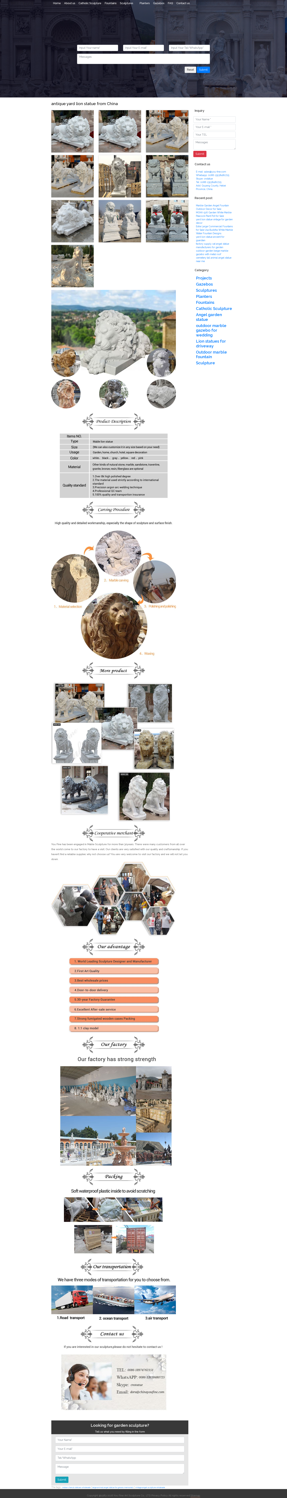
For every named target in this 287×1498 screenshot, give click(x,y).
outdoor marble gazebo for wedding (211, 330)
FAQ (170, 3)
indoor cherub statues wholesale (76, 1487)
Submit (203, 69)
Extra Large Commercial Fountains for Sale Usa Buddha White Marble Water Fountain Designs (214, 230)
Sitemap (195, 1495)
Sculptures (126, 3)
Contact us (183, 3)
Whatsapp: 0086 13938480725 (212, 175)
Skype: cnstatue (204, 178)
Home (57, 3)
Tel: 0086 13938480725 (208, 182)
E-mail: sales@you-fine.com (211, 171)
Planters (145, 3)
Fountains (111, 3)
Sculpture (205, 363)
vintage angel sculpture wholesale (150, 1487)
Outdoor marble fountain (211, 354)
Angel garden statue (209, 317)
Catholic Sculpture (90, 3)
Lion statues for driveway (211, 343)
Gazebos (158, 3)
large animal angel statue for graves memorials (112, 1487)
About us (69, 3)
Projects (204, 278)
